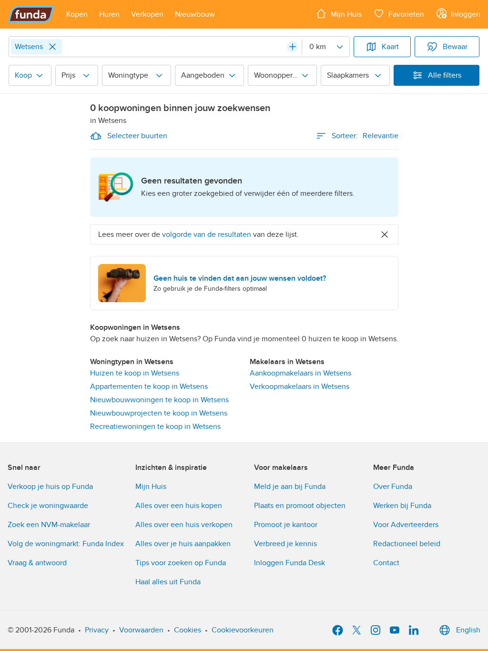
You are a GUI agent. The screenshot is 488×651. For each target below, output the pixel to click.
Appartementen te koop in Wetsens (149, 386)
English (468, 630)
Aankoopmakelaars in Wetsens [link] (300, 373)
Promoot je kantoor (285, 524)
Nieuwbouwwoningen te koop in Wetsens (159, 400)
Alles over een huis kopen (178, 505)
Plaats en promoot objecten (300, 505)
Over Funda (392, 486)
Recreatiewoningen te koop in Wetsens (155, 426)
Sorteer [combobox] (365, 136)
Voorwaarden (141, 630)
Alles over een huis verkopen (184, 524)
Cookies (187, 630)
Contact (386, 563)
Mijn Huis (150, 486)
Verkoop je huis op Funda (50, 486)
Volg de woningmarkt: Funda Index (66, 544)
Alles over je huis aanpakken (183, 544)
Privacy (97, 630)
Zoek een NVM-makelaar (49, 524)
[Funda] (31, 14)
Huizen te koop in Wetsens (134, 373)
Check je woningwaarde (48, 505)
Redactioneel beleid (406, 544)
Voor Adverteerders (405, 524)
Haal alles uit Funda (168, 582)
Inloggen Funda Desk (289, 563)
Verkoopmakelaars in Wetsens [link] (299, 386)
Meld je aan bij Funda (289, 486)
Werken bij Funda (402, 505)
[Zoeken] (292, 46)
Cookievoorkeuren (243, 630)
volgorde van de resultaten (206, 234)
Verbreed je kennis (285, 544)
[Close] (52, 46)
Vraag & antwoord (37, 563)
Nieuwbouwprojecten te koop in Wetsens (158, 413)
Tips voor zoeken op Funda (180, 563)
